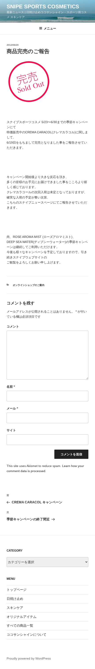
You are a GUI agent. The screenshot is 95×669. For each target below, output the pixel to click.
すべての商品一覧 (20, 625)
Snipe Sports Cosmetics (43, 6)
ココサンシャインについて (26, 634)
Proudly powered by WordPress (29, 658)
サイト (11, 430)
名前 (11, 386)
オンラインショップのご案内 (28, 285)
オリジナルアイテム (21, 617)
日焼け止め (15, 598)
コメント (13, 326)
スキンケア (15, 608)
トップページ (17, 589)
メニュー (50, 28)
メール (12, 408)
